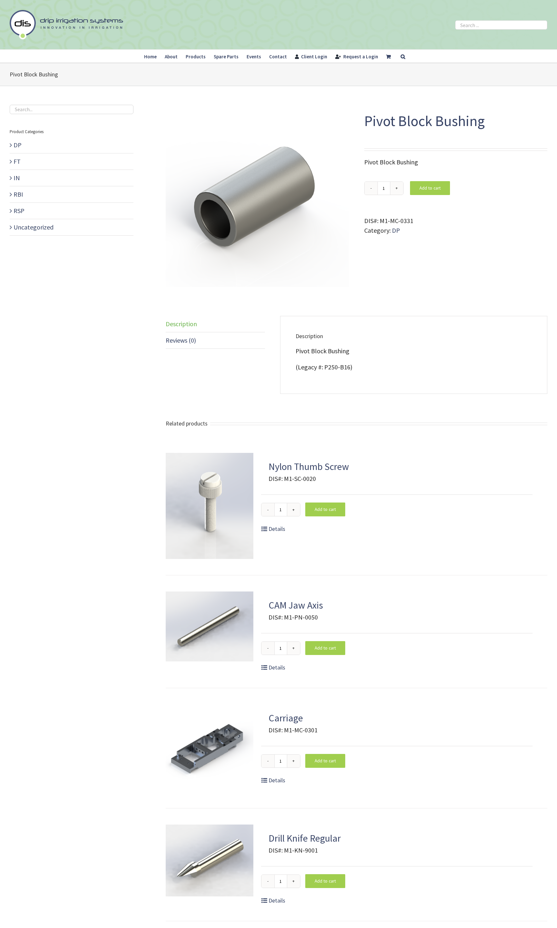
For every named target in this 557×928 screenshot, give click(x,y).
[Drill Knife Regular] (209, 860)
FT (17, 161)
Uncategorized (34, 227)
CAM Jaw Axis (296, 605)
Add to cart (430, 188)
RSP (19, 211)
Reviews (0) (181, 340)
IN (17, 178)
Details (277, 528)
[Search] (403, 56)
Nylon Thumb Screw (309, 466)
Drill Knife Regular (305, 838)
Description (181, 324)
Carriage (286, 718)
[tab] (215, 324)
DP (396, 230)
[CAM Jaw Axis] (209, 626)
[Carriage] (209, 748)
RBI (18, 194)
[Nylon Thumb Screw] (209, 506)
